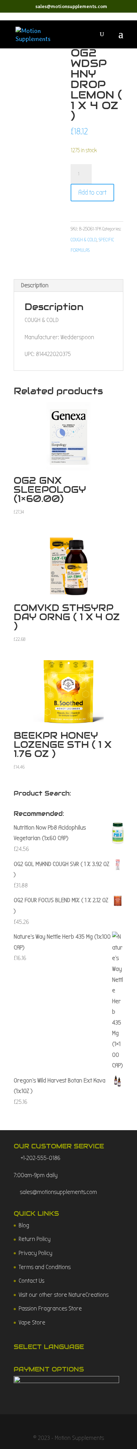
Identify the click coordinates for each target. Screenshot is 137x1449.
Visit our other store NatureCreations (64, 1295)
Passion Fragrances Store (50, 1308)
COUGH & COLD (84, 240)
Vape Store (32, 1322)
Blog (24, 1225)
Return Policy (35, 1239)
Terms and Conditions (45, 1267)
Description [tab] (34, 285)
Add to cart (92, 192)
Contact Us (31, 1280)
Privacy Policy (35, 1253)
